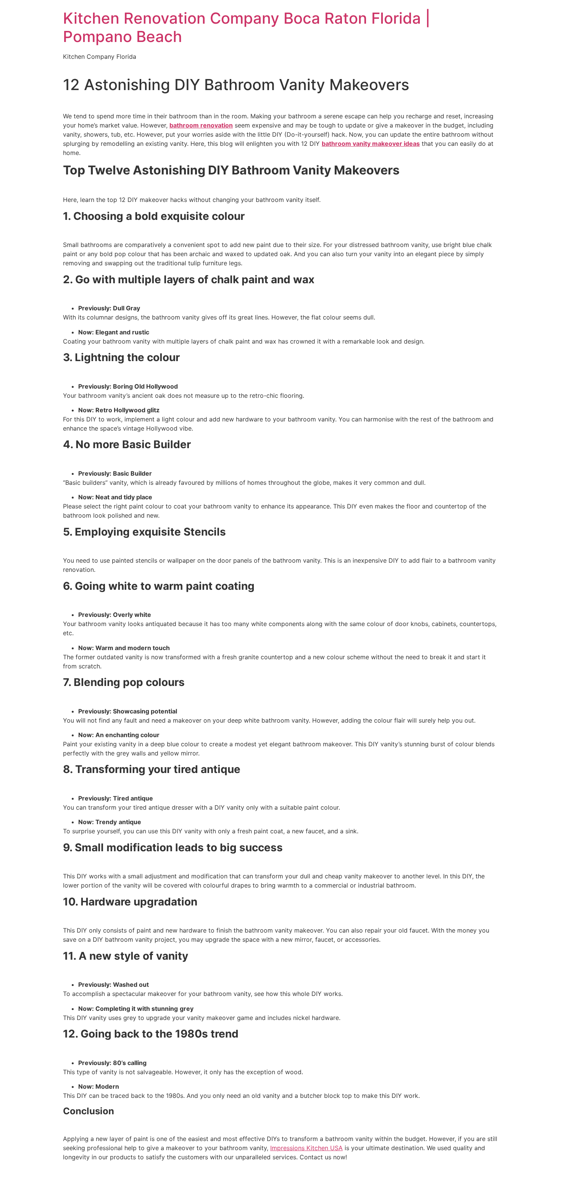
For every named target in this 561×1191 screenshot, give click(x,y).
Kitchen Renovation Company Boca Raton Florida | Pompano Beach (246, 27)
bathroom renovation (201, 125)
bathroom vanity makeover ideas (371, 143)
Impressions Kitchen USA (306, 1148)
